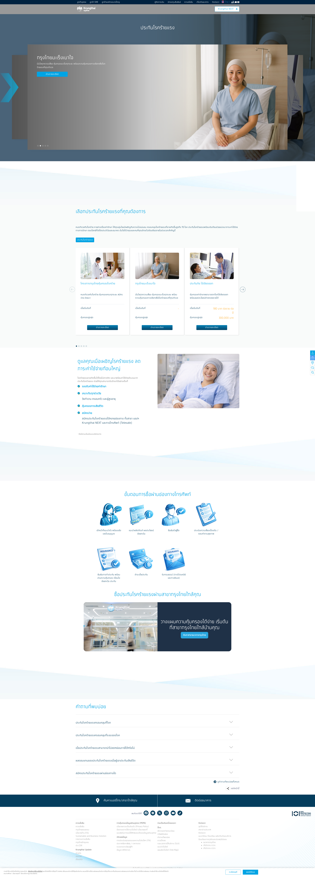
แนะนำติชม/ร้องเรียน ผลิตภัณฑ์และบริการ (214, 836)
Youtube (173, 813)
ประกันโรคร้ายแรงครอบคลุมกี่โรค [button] (93, 723)
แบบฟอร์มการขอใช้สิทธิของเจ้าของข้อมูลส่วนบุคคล (136, 833)
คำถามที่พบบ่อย (164, 837)
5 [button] (47, 145)
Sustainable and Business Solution (91, 836)
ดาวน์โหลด (162, 840)
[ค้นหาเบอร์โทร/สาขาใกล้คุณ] (97, 800)
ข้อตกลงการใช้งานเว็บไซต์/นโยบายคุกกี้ (132, 830)
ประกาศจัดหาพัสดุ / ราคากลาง (128, 843)
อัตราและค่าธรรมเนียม (166, 831)
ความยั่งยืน (188, 2)
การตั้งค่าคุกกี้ (233, 872)
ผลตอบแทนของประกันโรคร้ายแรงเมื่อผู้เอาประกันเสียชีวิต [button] (105, 761)
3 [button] (43, 145)
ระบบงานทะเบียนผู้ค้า (125, 847)
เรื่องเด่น (79, 859)
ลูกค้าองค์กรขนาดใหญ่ (111, 2)
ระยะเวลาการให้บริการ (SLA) (169, 843)
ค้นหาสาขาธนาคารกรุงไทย (194, 635)
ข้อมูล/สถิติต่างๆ (123, 850)
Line (152, 813)
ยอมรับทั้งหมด (250, 872)
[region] (157, 872)
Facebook (146, 813)
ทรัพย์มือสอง (163, 834)
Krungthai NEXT (226, 9)
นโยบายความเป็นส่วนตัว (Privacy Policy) (133, 826)
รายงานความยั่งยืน (83, 839)
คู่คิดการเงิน (159, 2)
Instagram (166, 813)
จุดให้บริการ (203, 826)
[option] (199, 97)
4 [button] (45, 145)
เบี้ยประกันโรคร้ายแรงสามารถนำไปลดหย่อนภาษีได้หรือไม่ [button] (105, 748)
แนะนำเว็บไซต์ (163, 847)
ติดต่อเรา (215, 2)
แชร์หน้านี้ (235, 788)
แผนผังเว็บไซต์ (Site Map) (168, 850)
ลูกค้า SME (94, 2)
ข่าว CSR (79, 845)
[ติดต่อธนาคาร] (188, 800)
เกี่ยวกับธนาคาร (203, 2)
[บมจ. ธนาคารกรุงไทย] (86, 9)
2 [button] (40, 145)
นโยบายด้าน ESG (82, 833)
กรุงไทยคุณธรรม (82, 830)
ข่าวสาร (78, 853)
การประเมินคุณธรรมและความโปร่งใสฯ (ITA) (134, 840)
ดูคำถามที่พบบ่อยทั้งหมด (228, 782)
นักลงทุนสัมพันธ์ (174, 2)
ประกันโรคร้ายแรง (85, 239)
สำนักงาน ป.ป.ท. (209, 848)
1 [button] (38, 145)
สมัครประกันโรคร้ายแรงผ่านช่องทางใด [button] (96, 773)
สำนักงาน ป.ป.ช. (209, 845)
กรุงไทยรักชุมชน (82, 842)
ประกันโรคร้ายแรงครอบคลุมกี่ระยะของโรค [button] (98, 735)
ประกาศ (79, 856)
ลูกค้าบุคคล (81, 2)
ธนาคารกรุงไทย (209, 842)
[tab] (157, 721)
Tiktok (179, 813)
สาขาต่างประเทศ (204, 830)
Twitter (159, 813)
